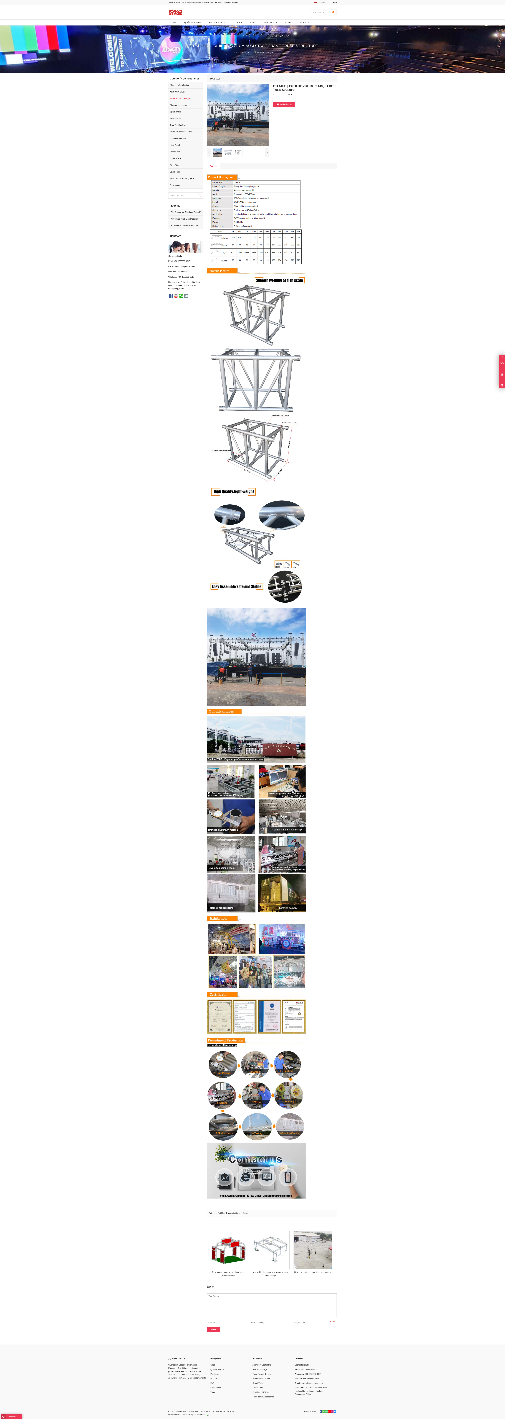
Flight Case (175, 152)
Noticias (213, 1378)
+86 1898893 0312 (186, 277)
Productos (244, 52)
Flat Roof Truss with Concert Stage (233, 1213)
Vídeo (212, 1392)
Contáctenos (215, 1388)
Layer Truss (175, 172)
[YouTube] (329, 1411)
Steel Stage (175, 165)
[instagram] (332, 1411)
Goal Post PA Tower (178, 125)
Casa (212, 1365)
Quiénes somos (217, 1369)
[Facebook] (320, 1411)
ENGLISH (321, 2)
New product (175, 185)
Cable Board (175, 158)
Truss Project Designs (263, 52)
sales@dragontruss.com (228, 2)
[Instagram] (502, 385)
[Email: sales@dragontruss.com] (502, 369)
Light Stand (175, 145)
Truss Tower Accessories (181, 132)
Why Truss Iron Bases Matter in (184, 219)
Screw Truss (175, 118)
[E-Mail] (335, 1411)
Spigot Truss (175, 112)
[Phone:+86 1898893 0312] (502, 374)
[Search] (333, 12)
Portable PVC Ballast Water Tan (184, 225)
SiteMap (306, 1411)
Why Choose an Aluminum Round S (185, 212)
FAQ (212, 1383)
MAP (314, 1411)
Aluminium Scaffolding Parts (182, 178)
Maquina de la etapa (178, 105)
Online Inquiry (286, 104)
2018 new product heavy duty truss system (312, 1272)
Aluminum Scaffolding (179, 85)
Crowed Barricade (178, 138)
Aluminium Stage (177, 92)
